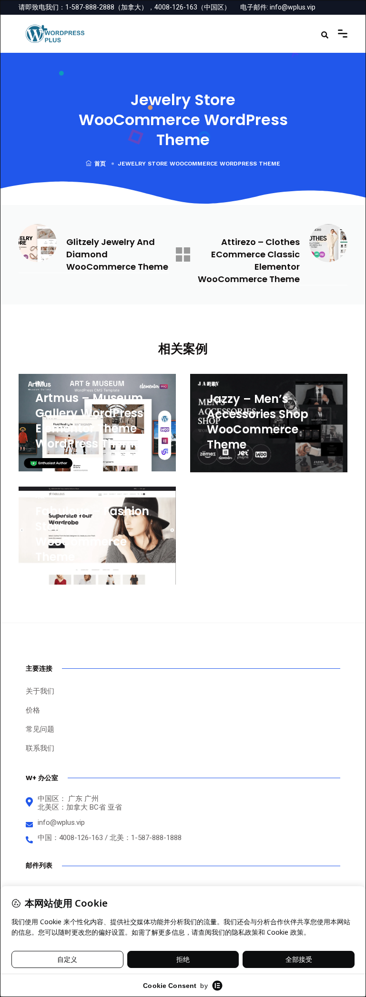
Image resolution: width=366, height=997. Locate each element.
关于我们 (40, 691)
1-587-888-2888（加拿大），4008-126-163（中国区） (148, 7)
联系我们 (40, 748)
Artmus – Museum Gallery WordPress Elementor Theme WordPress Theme (89, 420)
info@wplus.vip (292, 7)
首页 (100, 163)
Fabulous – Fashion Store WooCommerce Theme (92, 534)
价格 (33, 710)
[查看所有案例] (183, 254)
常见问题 (40, 729)
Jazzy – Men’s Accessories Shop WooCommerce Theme (257, 421)
